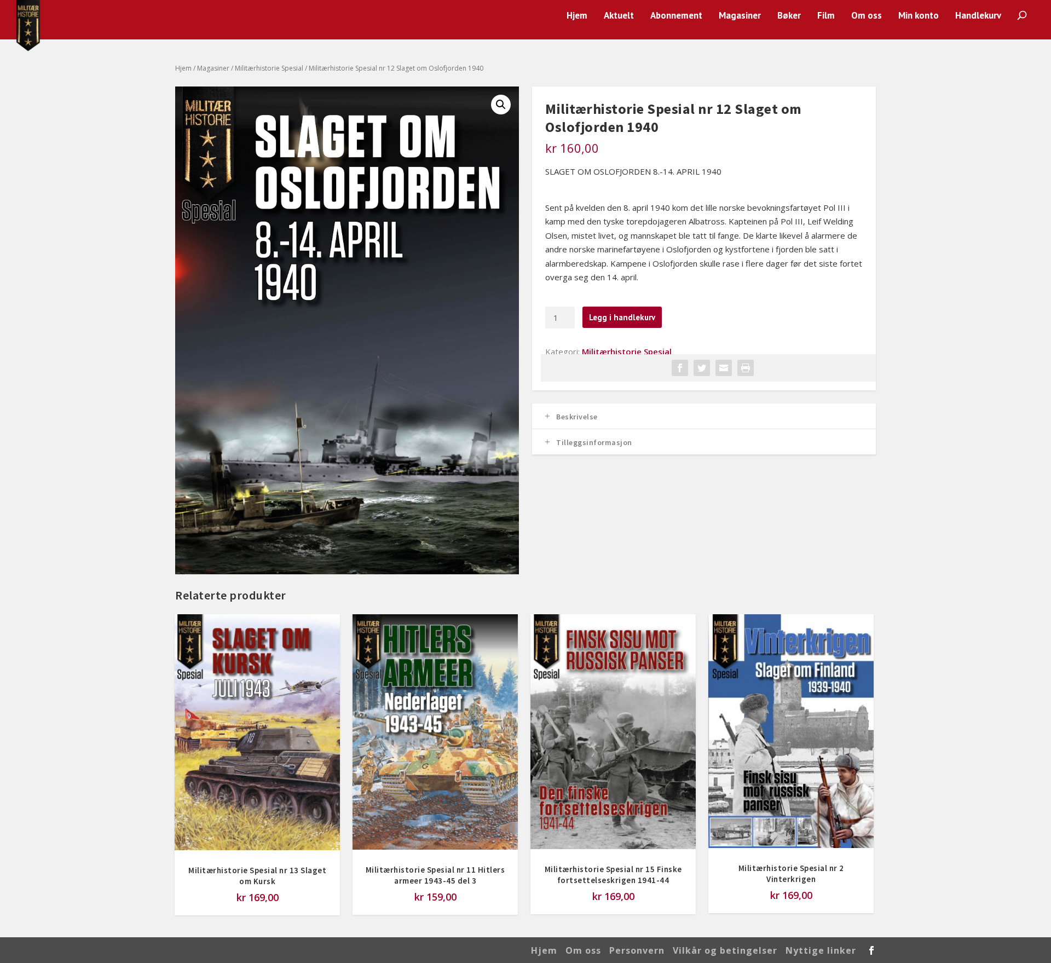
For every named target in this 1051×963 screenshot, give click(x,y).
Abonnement (676, 16)
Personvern (637, 950)
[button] (501, 104)
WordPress (351, 950)
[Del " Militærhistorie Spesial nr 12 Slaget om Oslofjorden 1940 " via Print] (745, 368)
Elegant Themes (252, 950)
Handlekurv (978, 16)
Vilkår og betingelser (725, 950)
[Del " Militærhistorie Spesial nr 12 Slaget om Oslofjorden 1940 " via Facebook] (680, 368)
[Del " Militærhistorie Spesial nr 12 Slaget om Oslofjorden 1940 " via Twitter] (702, 368)
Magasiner (740, 16)
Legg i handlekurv (622, 317)
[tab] (704, 416)
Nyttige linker (821, 950)
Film (826, 16)
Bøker (789, 16)
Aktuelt (619, 16)
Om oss (866, 16)
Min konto (918, 16)
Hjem (577, 16)
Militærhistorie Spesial (269, 68)
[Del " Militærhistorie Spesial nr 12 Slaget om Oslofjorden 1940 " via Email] (723, 368)
